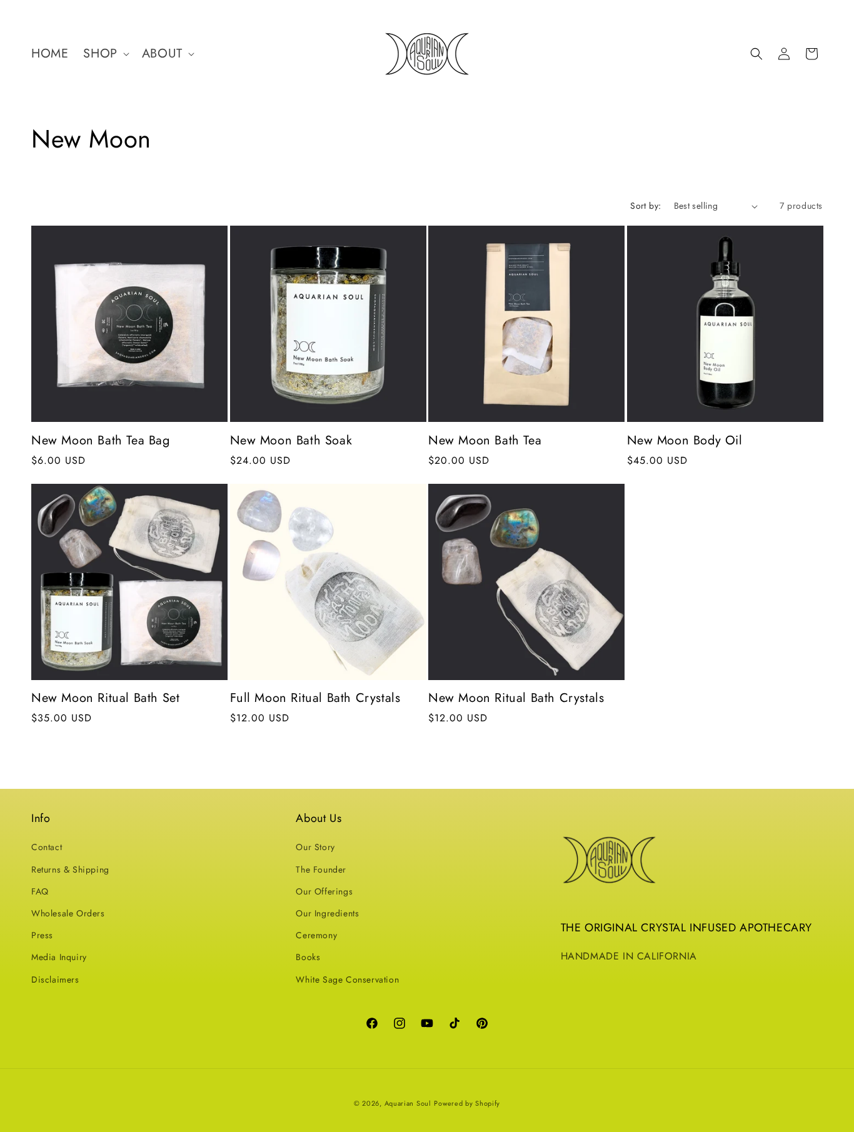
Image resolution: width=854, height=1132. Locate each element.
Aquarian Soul (407, 1103)
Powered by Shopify (467, 1103)
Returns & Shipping (70, 869)
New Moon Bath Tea (484, 441)
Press (42, 935)
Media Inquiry (59, 957)
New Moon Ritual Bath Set (105, 698)
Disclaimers (55, 979)
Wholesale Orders (68, 913)
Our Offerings (324, 891)
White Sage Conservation (347, 979)
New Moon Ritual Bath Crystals (516, 698)
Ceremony (316, 935)
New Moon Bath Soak (291, 441)
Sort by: (645, 205)
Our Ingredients (327, 913)
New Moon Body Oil (685, 441)
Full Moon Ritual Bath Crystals (315, 698)
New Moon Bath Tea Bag (100, 441)
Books (308, 957)
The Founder (321, 869)
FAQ (40, 891)
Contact (46, 847)
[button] (105, 53)
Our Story (315, 847)
